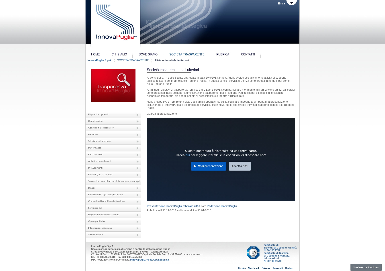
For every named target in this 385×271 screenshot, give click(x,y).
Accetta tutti (239, 166)
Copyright (277, 268)
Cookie (289, 268)
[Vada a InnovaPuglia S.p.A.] (115, 25)
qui (188, 155)
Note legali (254, 268)
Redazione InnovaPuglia (222, 206)
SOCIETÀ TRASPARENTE (133, 60)
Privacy (266, 268)
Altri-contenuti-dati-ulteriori (171, 60)
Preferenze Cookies (366, 267)
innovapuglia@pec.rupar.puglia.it (149, 259)
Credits (242, 268)
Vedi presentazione (210, 166)
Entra (281, 3)
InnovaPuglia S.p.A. (100, 60)
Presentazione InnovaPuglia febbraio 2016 (173, 206)
